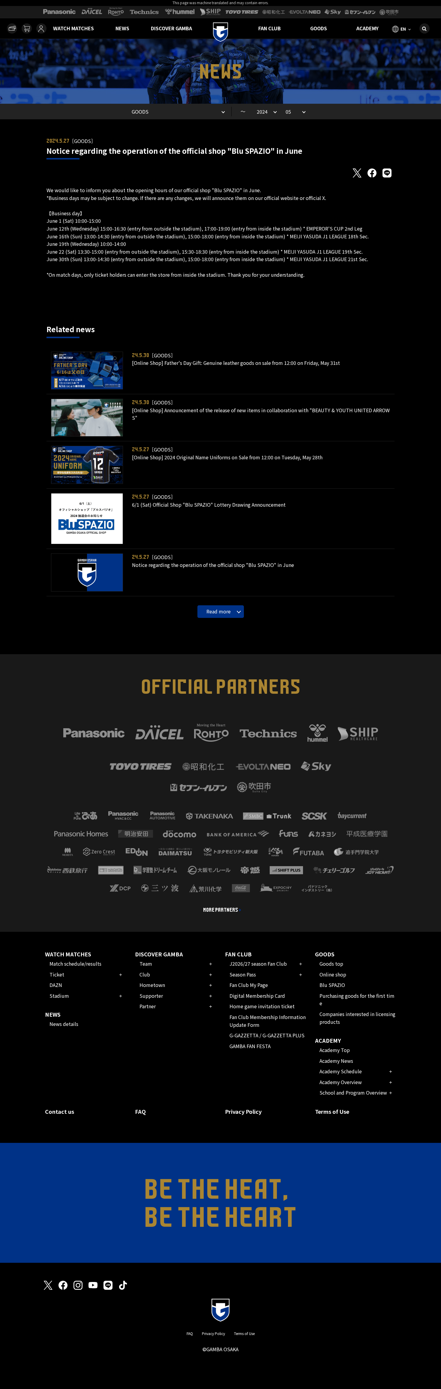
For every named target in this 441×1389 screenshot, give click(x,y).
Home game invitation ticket (262, 1006)
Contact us (59, 1111)
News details (64, 1023)
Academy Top (335, 1050)
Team (146, 963)
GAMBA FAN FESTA (250, 1046)
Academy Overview (341, 1082)
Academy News (336, 1060)
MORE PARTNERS (220, 910)
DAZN (56, 984)
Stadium (59, 995)
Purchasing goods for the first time (357, 999)
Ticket (57, 974)
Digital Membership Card (257, 995)
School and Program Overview (353, 1092)
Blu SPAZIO (332, 984)
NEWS (122, 28)
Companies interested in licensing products (357, 1017)
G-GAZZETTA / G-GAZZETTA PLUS (267, 1035)
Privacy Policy (243, 1111)
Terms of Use (332, 1111)
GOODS (318, 28)
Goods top (331, 963)
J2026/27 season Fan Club (258, 963)
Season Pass (243, 974)
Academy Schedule (341, 1071)
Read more (218, 611)
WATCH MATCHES (73, 28)
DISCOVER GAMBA (171, 28)
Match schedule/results (75, 963)
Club (145, 974)
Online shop (333, 974)
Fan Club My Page (249, 984)
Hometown (152, 984)
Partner (148, 1006)
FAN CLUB (269, 28)
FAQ (140, 1111)
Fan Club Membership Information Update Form (268, 1020)
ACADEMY (367, 28)
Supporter (151, 995)
